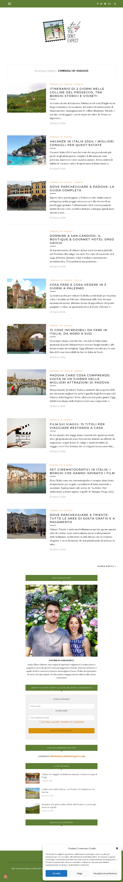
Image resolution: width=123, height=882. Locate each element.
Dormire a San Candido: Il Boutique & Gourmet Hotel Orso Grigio (82, 239)
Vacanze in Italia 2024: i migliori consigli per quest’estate (82, 143)
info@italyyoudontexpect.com (67, 756)
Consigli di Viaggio (61, 84)
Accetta (56, 873)
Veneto (78, 84)
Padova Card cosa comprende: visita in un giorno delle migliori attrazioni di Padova (80, 379)
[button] (117, 848)
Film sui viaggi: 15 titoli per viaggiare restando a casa (77, 426)
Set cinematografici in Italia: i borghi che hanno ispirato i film (82, 471)
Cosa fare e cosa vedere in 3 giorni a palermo (78, 286)
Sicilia (78, 280)
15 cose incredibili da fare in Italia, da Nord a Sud (78, 331)
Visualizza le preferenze (105, 873)
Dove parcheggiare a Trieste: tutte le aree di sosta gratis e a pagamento (82, 518)
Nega (79, 873)
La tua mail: (62, 710)
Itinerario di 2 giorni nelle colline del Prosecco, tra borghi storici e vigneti (77, 92)
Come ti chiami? (61, 699)
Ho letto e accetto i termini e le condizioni (63, 721)
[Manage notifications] (5, 876)
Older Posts (106, 566)
